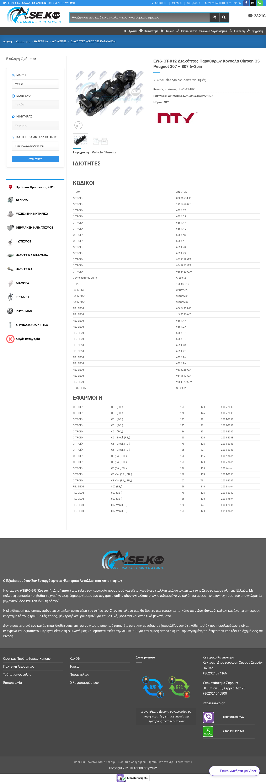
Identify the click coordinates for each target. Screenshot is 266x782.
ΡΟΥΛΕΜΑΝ (24, 311)
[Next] (140, 93)
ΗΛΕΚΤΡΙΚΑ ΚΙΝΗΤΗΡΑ (32, 255)
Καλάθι (75, 659)
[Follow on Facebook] (246, 3)
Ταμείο (75, 666)
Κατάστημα (23, 41)
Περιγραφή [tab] (81, 152)
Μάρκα (21, 75)
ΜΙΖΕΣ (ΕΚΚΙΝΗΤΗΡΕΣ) (32, 213)
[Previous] (79, 93)
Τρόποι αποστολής (17, 675)
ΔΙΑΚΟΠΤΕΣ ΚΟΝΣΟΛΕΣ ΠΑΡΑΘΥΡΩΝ (93, 41)
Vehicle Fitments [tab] (104, 152)
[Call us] (260, 3)
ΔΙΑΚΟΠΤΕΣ (59, 41)
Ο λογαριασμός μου (84, 683)
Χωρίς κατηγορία (28, 338)
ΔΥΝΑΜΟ (22, 199)
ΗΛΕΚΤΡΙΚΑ (41, 41)
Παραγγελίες (79, 675)
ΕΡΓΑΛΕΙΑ (23, 297)
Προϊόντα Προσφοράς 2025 (35, 187)
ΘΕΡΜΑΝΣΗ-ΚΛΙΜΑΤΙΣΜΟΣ (34, 227)
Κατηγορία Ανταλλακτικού (36, 137)
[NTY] (179, 116)
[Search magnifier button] (224, 17)
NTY (166, 102)
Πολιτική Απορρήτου (18, 666)
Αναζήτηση (35, 159)
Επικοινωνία (12, 683)
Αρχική (7, 41)
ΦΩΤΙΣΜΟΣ (23, 241)
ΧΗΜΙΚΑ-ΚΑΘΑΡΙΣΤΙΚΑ (32, 325)
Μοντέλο (23, 95)
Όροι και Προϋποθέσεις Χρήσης (27, 659)
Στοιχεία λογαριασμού (213, 31)
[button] (78, 125)
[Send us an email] (253, 3)
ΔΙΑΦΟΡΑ (22, 283)
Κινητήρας (24, 116)
